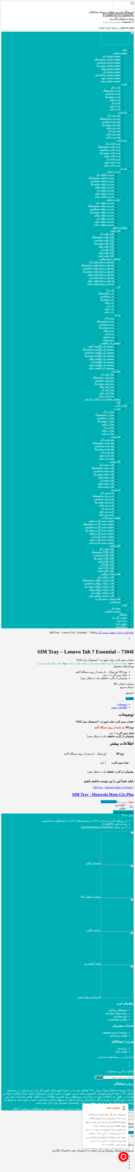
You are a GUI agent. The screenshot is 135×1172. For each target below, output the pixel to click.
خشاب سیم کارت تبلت (93, 663)
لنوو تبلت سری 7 (46, 663)
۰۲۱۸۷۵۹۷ (107, 824)
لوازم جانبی (122, 632)
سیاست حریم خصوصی (114, 1032)
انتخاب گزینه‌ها (109, 801)
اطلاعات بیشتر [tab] (119, 707)
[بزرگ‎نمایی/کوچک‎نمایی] (132, 1116)
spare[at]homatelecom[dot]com (97, 827)
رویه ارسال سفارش (116, 1013)
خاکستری (120, 805)
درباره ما (122, 1048)
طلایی (122, 808)
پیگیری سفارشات (117, 1019)
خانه (131, 632)
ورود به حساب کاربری (121, 18)
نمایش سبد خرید (111, 21)
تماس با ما (121, 1051)
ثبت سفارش (120, 1016)
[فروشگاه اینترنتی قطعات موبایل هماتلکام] (123, 9)
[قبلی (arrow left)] (132, 1119)
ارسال (99, 1077)
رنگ (131, 806)
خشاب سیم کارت (105, 632)
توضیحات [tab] (122, 704)
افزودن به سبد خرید (123, 812)
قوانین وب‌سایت (118, 1035)
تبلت (58, 663)
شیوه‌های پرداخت (117, 1010)
